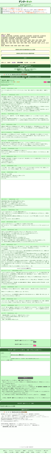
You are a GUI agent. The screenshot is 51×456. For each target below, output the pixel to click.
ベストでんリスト (30, 450)
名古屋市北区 (22, 35)
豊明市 (14, 42)
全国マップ (3, 34)
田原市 (22, 42)
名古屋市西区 (29, 35)
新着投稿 (5, 452)
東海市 (32, 41)
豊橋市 (2, 40)
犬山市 (10, 41)
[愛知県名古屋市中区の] (19, 74)
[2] (6, 74)
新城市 (28, 41)
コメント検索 (32, 62)
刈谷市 (37, 40)
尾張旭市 (3, 42)
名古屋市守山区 (4, 38)
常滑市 (13, 41)
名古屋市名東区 (18, 38)
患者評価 (17, 452)
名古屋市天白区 (26, 38)
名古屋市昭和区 (4, 37)
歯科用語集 (22, 452)
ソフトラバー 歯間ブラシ (26, 268)
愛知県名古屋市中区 (5, 81)
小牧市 (21, 41)
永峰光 (46, 452)
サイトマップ (11, 450)
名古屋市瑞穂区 (12, 37)
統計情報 (32, 452)
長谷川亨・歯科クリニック (8, 80)
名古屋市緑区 (11, 38)
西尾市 (2, 41)
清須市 (29, 42)
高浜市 (7, 42)
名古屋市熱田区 (19, 37)
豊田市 (40, 40)
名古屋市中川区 (27, 37)
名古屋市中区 (43, 35)
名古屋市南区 (40, 37)
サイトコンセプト (8, 421)
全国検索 (24, 450)
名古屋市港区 (34, 37)
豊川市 (25, 40)
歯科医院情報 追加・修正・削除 (10, 426)
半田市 (17, 40)
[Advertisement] (25, 23)
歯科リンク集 (46, 450)
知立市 (43, 41)
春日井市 (22, 40)
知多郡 (19, 45)
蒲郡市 (6, 41)
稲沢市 (25, 41)
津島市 (29, 40)
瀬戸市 (13, 40)
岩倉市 (11, 42)
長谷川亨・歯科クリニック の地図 (8, 406)
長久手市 (3, 44)
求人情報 (26, 62)
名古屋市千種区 (9, 35)
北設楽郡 (27, 45)
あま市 (47, 42)
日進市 (18, 42)
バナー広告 (38, 452)
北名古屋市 (34, 42)
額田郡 (23, 45)
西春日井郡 (7, 45)
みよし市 (43, 42)
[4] (10, 74)
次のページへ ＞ (25, 72)
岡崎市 (6, 40)
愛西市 (25, 42)
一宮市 (10, 40)
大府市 (36, 41)
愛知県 (8, 34)
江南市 (17, 41)
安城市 (44, 40)
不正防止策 (43, 394)
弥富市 (38, 42)
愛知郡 (2, 45)
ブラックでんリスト (8, 418)
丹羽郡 (11, 45)
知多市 (39, 41)
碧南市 (33, 40)
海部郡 (15, 45)
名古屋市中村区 (36, 35)
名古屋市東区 (16, 35)
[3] (8, 74)
